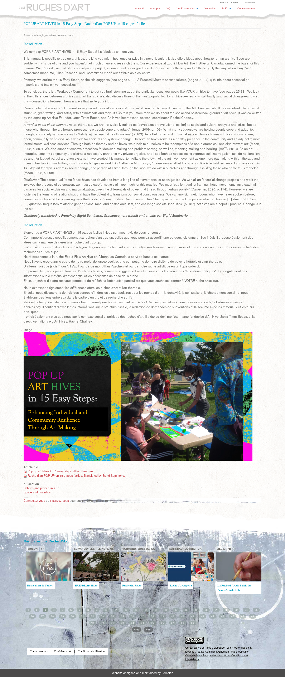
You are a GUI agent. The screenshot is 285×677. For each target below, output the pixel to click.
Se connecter (250, 2)
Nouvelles (210, 8)
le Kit (225, 8)
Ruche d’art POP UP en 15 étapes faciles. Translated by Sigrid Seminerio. (76, 475)
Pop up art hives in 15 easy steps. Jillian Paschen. (61, 471)
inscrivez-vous (59, 500)
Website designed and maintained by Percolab (142, 673)
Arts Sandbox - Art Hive (231, 591)
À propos (155, 8)
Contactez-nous (246, 8)
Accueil (139, 8)
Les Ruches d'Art (51, 5)
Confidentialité (62, 651)
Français (224, 2)
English (234, 2)
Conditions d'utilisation (91, 651)
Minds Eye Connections (183, 585)
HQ (168, 8)
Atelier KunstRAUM (134, 585)
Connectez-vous (34, 500)
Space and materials (37, 492)
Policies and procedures (39, 488)
